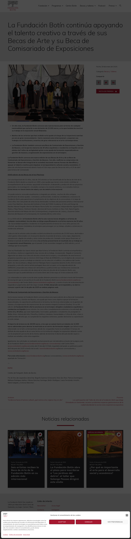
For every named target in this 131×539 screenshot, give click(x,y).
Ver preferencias (115, 522)
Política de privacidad (15, 534)
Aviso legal (26, 534)
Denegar (88, 522)
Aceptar (62, 522)
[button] (127, 515)
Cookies (5, 534)
